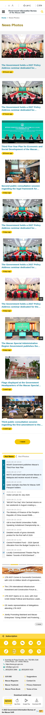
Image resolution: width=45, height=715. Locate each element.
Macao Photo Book (12, 689)
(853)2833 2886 (11, 670)
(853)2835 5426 (27, 670)
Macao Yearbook (11, 685)
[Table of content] (3, 11)
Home (4, 18)
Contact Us (31, 681)
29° (28, 5)
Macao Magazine (11, 681)
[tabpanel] (23, 46)
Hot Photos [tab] (23, 456)
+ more (38, 624)
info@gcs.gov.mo (12, 667)
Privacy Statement (34, 685)
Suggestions (32, 676)
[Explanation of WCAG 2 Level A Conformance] (39, 711)
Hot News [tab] (9, 456)
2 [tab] (23, 59)
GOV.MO (8, 676)
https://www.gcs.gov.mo (14, 664)
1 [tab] (21, 59)
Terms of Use (32, 689)
